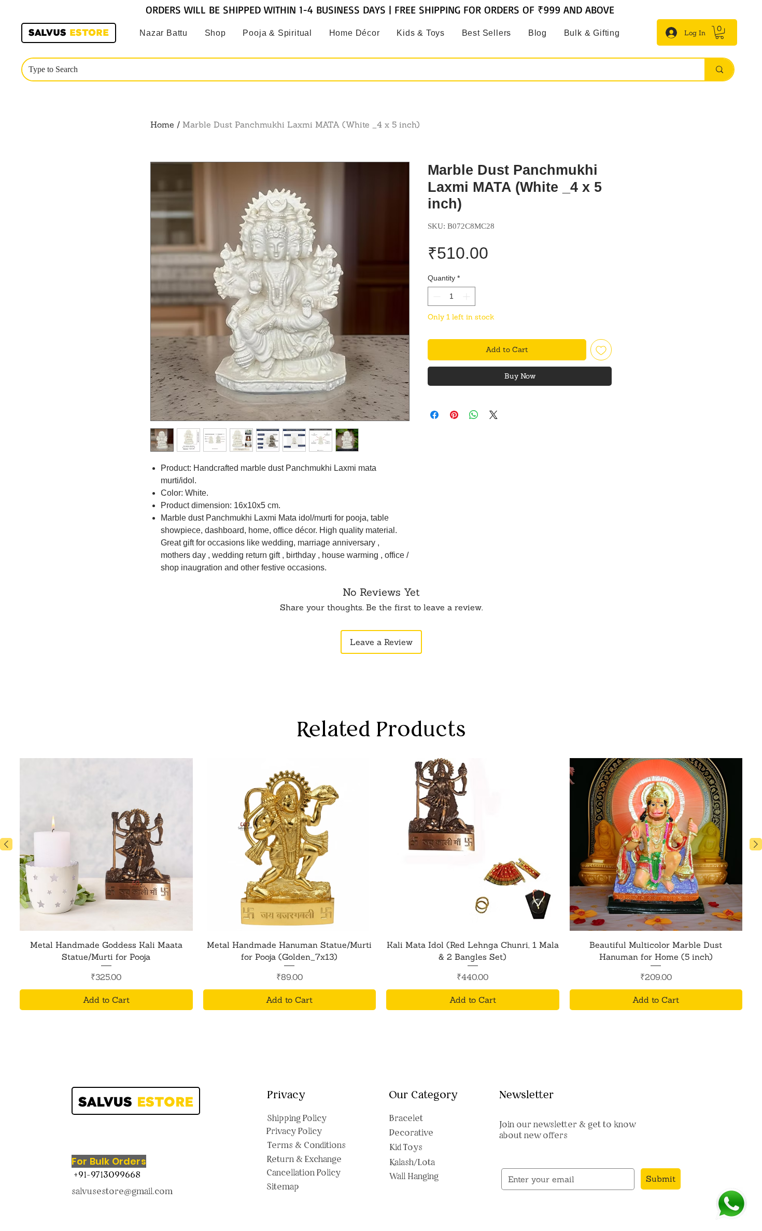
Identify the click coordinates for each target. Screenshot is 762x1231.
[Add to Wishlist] (601, 349)
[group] (381, 884)
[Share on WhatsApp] (474, 415)
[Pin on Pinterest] (454, 415)
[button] (277, 33)
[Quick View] (106, 844)
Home (162, 124)
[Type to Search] (718, 69)
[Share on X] (493, 415)
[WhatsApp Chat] (731, 1204)
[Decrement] (435, 296)
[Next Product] (756, 844)
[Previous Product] (6, 844)
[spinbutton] (451, 296)
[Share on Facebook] (434, 415)
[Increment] (467, 296)
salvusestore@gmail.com (122, 1191)
